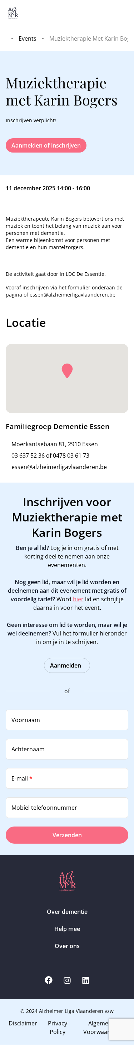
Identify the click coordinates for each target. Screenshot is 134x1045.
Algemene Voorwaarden (101, 1027)
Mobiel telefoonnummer (44, 808)
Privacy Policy (57, 1027)
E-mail (22, 778)
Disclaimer (23, 1023)
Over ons (67, 946)
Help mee (67, 929)
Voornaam (25, 720)
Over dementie (67, 912)
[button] (67, 371)
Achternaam (28, 749)
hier (78, 599)
